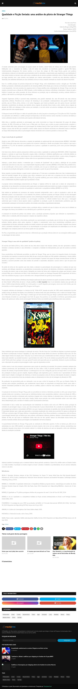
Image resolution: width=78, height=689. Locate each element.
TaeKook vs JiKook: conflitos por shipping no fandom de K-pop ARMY (32, 656)
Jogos (38, 614)
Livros (50, 614)
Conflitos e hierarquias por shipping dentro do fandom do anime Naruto (33, 665)
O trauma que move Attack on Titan (38, 551)
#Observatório (6, 614)
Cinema (18, 614)
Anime (13, 614)
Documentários (26, 614)
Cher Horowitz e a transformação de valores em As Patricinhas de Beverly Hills (64, 553)
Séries (6, 524)
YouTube (19, 617)
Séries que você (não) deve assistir (13, 551)
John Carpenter (43, 282)
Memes (62, 614)
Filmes (33, 614)
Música (68, 614)
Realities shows (6, 617)
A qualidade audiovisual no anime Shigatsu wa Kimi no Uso (29, 648)
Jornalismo (44, 614)
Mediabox (56, 614)
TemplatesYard (48, 686)
